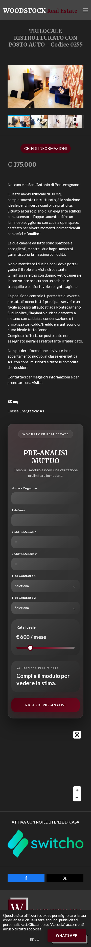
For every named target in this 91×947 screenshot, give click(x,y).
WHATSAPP (67, 935)
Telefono (18, 510)
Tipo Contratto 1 (23, 576)
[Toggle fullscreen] (77, 735)
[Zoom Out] (77, 797)
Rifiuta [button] (34, 939)
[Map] (45, 766)
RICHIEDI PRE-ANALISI (45, 705)
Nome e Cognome (24, 488)
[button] (79, 63)
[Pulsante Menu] (85, 10)
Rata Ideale (26, 627)
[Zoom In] (77, 790)
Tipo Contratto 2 (23, 597)
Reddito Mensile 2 (24, 554)
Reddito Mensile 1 (24, 532)
